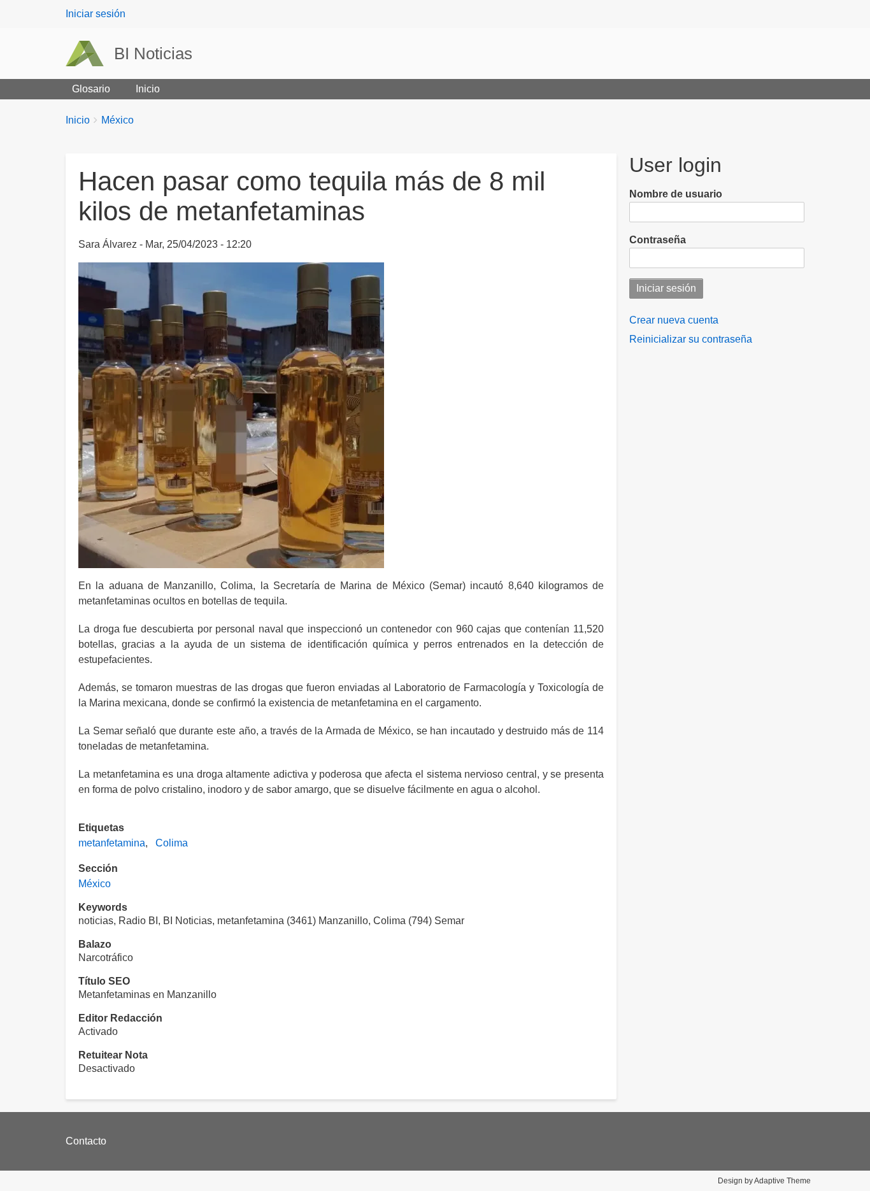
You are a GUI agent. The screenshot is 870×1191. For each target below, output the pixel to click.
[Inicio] (90, 53)
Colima (171, 843)
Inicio (148, 88)
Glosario (91, 88)
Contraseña (657, 239)
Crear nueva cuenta (673, 320)
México (117, 120)
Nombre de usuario (675, 194)
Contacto (86, 1141)
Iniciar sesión (95, 13)
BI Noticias (153, 53)
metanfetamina (111, 843)
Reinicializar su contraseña (690, 339)
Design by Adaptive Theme (764, 1180)
